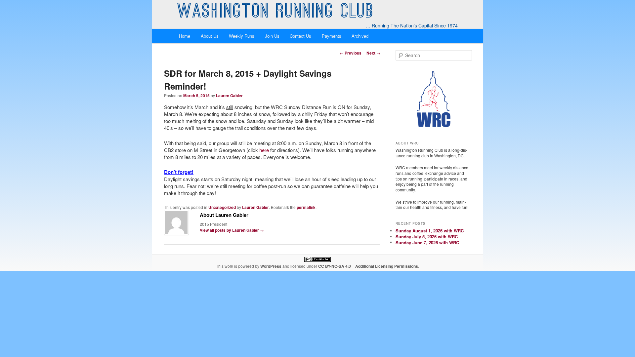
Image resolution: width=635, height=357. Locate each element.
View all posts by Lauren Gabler (232, 230)
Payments (331, 36)
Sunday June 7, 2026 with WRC (427, 242)
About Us (210, 36)
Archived (360, 36)
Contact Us (300, 36)
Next (373, 53)
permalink (306, 207)
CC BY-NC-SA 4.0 (334, 266)
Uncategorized (222, 207)
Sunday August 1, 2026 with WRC (430, 230)
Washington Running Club (275, 12)
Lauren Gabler (229, 96)
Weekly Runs (241, 36)
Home (184, 36)
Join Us (272, 36)
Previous (350, 53)
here (264, 149)
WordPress (270, 266)
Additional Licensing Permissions (386, 266)
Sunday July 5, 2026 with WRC (427, 236)
